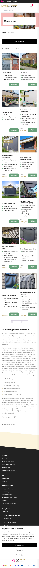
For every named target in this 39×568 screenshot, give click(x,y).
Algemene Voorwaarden (9, 503)
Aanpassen (19, 550)
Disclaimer (5, 511)
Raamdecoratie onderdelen (9, 470)
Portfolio (4, 481)
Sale (3, 476)
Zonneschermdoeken (8, 461)
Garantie (4, 500)
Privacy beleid (6, 509)
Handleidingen (6, 491)
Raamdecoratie (6, 467)
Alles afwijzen (19, 555)
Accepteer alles (19, 545)
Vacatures (5, 506)
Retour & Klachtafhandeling (9, 497)
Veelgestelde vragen (8, 489)
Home (4, 32)
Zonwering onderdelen (8, 464)
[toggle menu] (36, 6)
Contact (12, 424)
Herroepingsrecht (7, 494)
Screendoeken (6, 459)
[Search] (36, 10)
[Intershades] (9, 5)
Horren (4, 473)
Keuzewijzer (6, 424)
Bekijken (14, 84)
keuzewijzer (6, 402)
